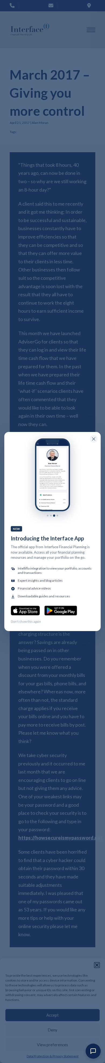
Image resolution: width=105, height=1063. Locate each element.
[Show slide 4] (57, 515)
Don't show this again (26, 621)
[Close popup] (93, 439)
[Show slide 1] (47, 515)
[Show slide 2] (51, 515)
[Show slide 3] (54, 516)
